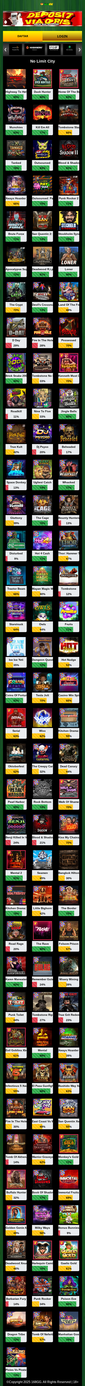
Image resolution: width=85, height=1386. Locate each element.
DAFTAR (22, 36)
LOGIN (62, 36)
